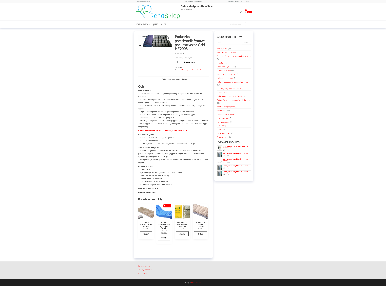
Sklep (155, 24)
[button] (168, 38)
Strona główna (143, 24)
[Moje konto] (241, 11)
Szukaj (248, 24)
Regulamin (142, 273)
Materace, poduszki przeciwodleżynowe (193, 70)
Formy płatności (144, 266)
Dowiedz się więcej (182, 233)
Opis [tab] (164, 79)
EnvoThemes (196, 282)
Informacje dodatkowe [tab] (177, 79)
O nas (163, 24)
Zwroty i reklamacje (146, 270)
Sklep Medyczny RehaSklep (197, 6)
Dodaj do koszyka (189, 62)
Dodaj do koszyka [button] (146, 233)
